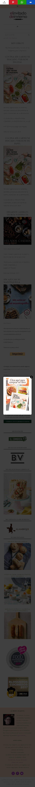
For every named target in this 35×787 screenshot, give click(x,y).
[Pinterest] (13, 2)
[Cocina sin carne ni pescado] (17, 410)
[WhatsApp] (22, 2)
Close (31, 377)
